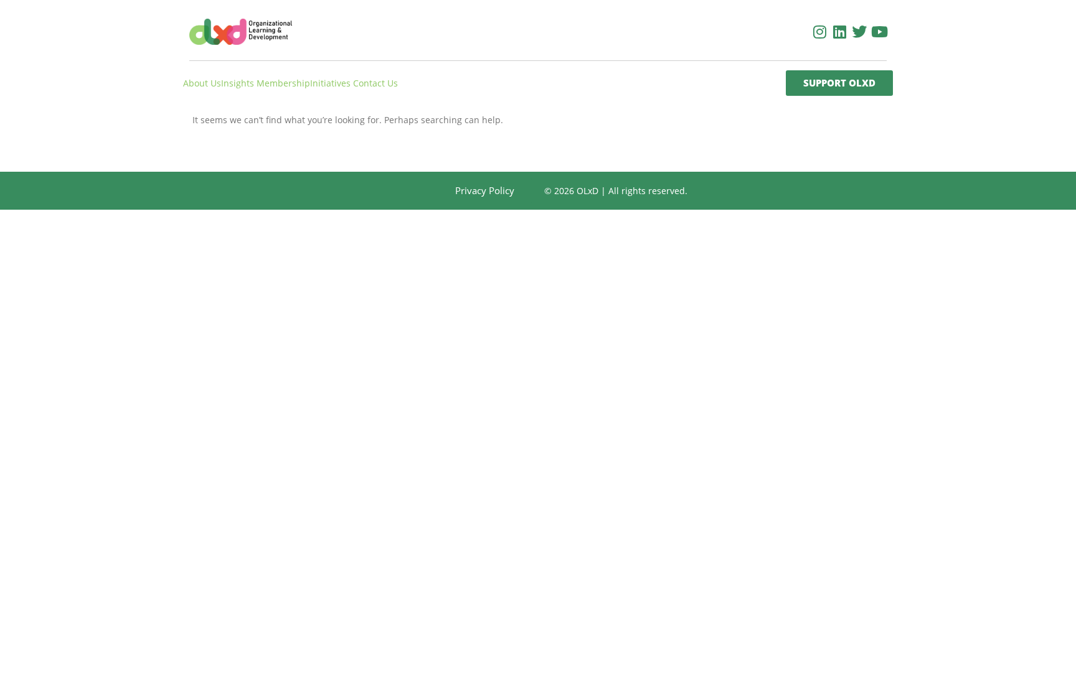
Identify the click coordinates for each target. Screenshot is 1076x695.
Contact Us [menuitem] (375, 83)
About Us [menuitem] (202, 83)
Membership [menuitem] (283, 83)
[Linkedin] (839, 31)
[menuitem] (239, 83)
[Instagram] (819, 31)
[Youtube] (879, 31)
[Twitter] (859, 31)
